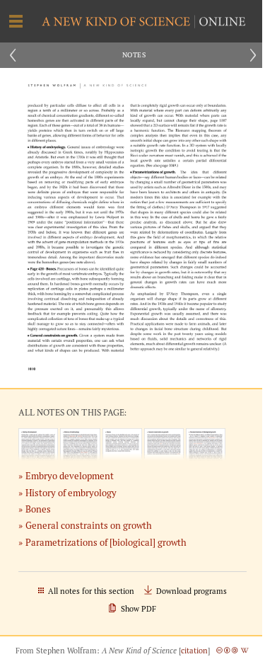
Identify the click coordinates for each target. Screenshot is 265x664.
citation (194, 651)
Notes (134, 54)
